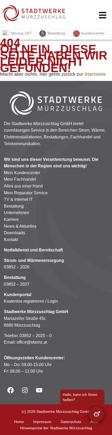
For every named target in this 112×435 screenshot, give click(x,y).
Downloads (14, 233)
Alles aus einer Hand (23, 186)
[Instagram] (24, 390)
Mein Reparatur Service (26, 193)
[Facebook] (10, 390)
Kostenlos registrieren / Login (31, 301)
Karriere (11, 219)
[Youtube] (39, 390)
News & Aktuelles (20, 226)
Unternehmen (16, 212)
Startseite (95, 74)
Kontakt (11, 239)
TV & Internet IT (18, 199)
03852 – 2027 (16, 284)
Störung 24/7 (21, 33)
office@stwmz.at (32, 342)
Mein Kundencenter (22, 173)
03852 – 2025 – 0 (36, 335)
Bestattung (56, 33)
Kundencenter (92, 33)
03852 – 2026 (16, 267)
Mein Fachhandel (20, 179)
